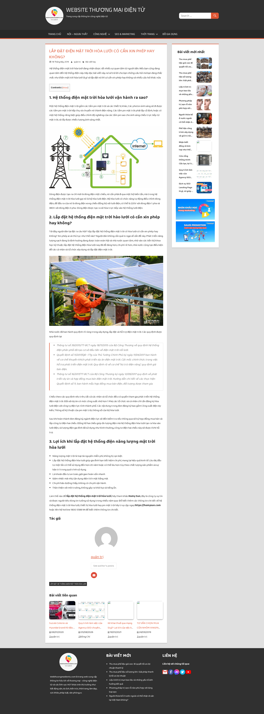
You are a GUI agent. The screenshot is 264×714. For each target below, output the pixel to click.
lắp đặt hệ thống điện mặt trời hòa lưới (68, 584)
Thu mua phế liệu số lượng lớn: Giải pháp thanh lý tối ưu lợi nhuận (186, 76)
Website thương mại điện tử (105, 9)
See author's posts (103, 566)
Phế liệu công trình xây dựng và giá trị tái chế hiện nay (186, 132)
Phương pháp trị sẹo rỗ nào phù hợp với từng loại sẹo (185, 104)
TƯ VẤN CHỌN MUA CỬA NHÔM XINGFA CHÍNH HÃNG (148, 627)
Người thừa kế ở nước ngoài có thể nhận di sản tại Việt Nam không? (186, 118)
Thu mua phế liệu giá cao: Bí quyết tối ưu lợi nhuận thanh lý (186, 63)
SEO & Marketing (125, 34)
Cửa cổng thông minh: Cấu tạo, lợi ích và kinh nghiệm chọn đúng (186, 160)
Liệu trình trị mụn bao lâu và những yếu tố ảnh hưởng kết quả (185, 90)
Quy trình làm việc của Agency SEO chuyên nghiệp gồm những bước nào (186, 173)
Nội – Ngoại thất (77, 34)
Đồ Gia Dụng (170, 34)
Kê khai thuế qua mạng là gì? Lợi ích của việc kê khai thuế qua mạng (120, 627)
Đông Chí (85, 637)
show (65, 87)
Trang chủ (54, 34)
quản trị (77, 62)
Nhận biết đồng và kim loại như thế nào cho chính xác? (185, 146)
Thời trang (148, 34)
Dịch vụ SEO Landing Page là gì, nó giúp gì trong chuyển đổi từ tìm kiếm (186, 187)
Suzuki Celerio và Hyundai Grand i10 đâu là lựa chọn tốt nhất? (62, 627)
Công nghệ (100, 34)
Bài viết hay (91, 62)
